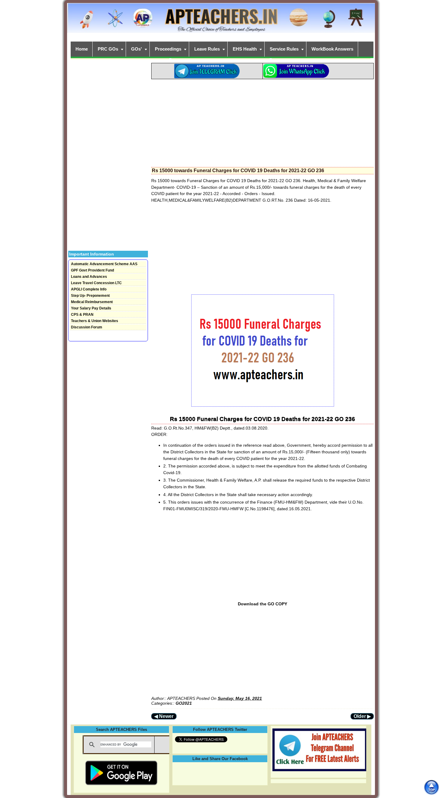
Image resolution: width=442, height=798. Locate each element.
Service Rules (284, 48)
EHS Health (245, 48)
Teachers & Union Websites (94, 321)
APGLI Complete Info (88, 289)
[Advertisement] (262, 121)
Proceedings (168, 48)
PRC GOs (108, 48)
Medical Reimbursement (92, 302)
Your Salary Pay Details (91, 308)
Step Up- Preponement (90, 295)
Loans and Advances (89, 277)
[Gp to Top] (431, 787)
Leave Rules (207, 48)
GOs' (136, 48)
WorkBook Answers (332, 48)
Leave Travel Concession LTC (96, 283)
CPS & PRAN (82, 314)
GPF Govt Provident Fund (92, 270)
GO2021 (184, 703)
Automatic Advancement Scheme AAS (104, 264)
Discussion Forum (86, 327)
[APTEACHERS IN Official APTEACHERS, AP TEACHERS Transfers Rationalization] (221, 21)
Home (81, 48)
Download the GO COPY (262, 603)
